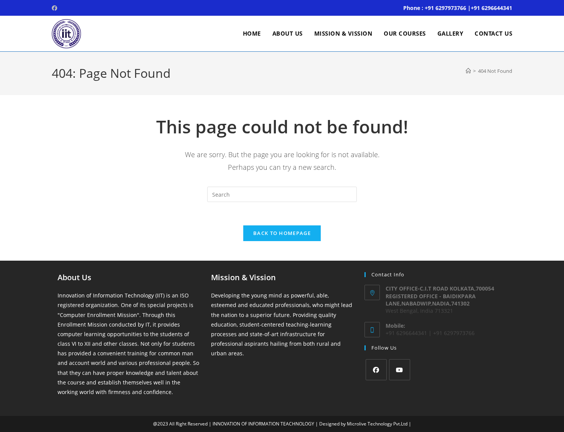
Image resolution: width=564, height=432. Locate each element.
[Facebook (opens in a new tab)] (55, 8)
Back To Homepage (282, 233)
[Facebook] (376, 369)
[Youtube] (399, 369)
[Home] (468, 70)
